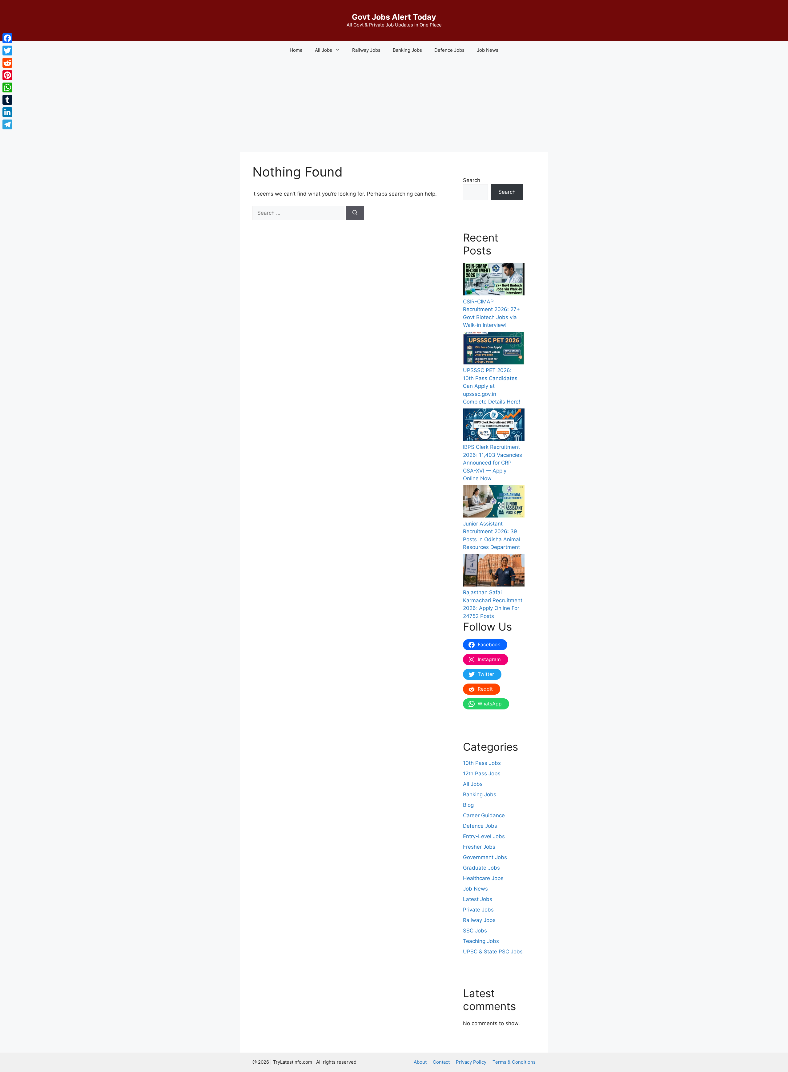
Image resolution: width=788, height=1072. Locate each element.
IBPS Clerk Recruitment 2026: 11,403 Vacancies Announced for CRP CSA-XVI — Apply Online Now (492, 462)
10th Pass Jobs (482, 763)
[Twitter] (7, 50)
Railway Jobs (366, 50)
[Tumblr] (7, 100)
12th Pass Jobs (482, 773)
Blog (468, 805)
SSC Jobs (475, 931)
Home (296, 50)
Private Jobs (478, 910)
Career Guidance (484, 815)
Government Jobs (485, 857)
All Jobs (473, 784)
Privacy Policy (471, 1062)
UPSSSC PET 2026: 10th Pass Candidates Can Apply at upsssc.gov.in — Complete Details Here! (491, 386)
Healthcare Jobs (483, 878)
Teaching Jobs (481, 941)
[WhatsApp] (7, 87)
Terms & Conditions (514, 1062)
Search (471, 180)
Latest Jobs (477, 899)
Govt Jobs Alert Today (394, 17)
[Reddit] (7, 63)
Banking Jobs (407, 50)
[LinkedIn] (7, 112)
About (420, 1062)
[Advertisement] (394, 106)
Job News (487, 50)
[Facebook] (7, 38)
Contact (441, 1062)
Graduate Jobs (481, 868)
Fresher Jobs (479, 847)
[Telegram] (7, 124)
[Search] (355, 213)
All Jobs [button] (323, 50)
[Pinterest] (7, 75)
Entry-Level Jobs (484, 836)
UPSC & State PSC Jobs (493, 951)
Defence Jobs (449, 50)
